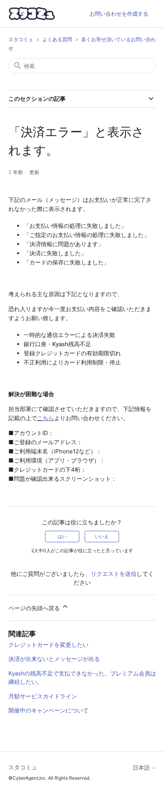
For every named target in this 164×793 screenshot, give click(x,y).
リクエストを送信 (114, 573)
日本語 (142, 767)
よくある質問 (57, 39)
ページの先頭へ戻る (34, 608)
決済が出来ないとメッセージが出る (54, 658)
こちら (45, 418)
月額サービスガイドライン (42, 696)
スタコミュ (20, 39)
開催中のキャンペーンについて (48, 710)
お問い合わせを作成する (119, 13)
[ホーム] (32, 13)
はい (62, 536)
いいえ (102, 536)
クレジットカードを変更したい (48, 644)
